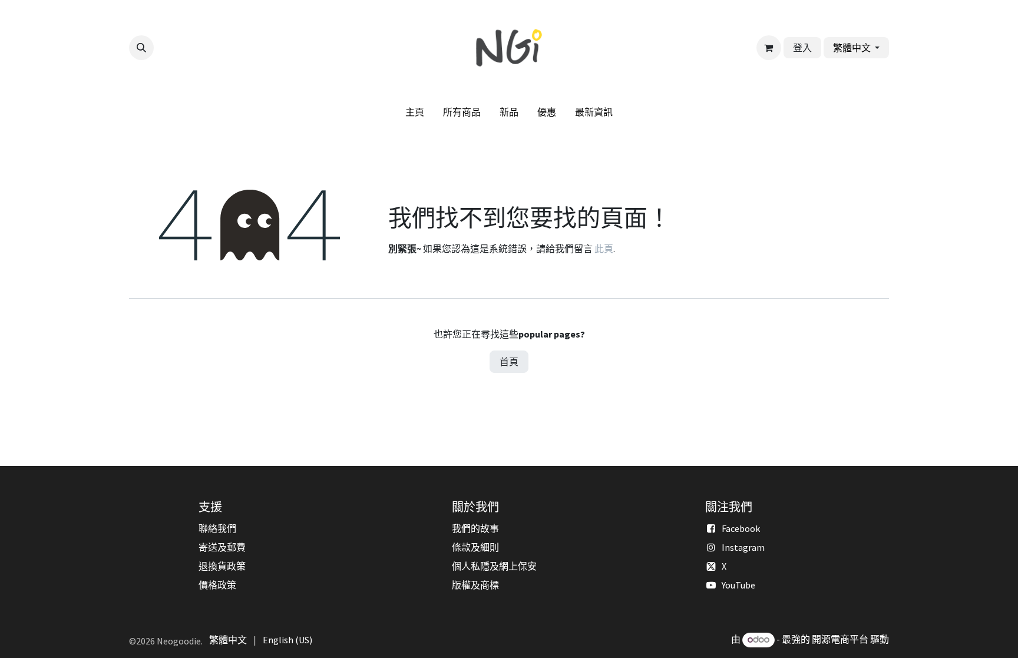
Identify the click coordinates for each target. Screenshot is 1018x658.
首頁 (509, 362)
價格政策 (217, 585)
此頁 (603, 248)
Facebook (741, 528)
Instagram (743, 547)
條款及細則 (475, 547)
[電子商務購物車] (768, 47)
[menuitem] (415, 111)
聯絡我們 (217, 528)
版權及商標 (475, 585)
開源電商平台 (840, 639)
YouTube (738, 585)
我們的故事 (475, 528)
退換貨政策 (222, 566)
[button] (141, 47)
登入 (802, 48)
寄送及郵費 (222, 547)
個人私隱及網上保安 (494, 566)
